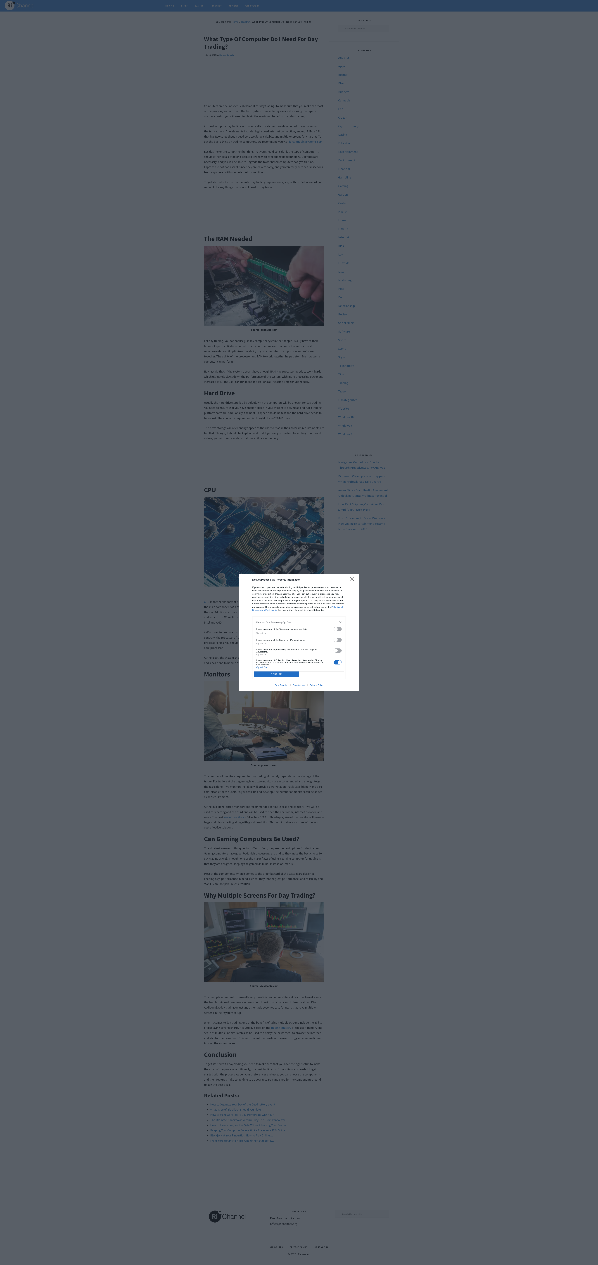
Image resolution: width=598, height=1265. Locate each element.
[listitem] (299, 622)
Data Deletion (281, 685)
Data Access (299, 685)
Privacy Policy (316, 685)
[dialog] (299, 632)
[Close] (353, 580)
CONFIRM (276, 674)
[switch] (338, 629)
